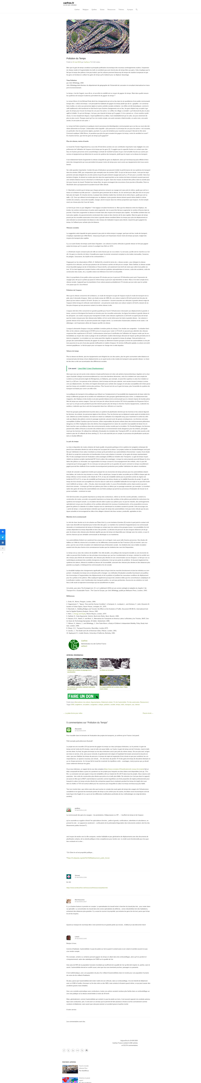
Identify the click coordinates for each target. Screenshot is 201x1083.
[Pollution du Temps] (108, 36)
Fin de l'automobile (119, 702)
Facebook (64, 1050)
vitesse (137, 704)
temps (118, 704)
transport (128, 704)
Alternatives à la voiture (82, 702)
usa (133, 704)
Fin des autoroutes (133, 702)
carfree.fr (68, 2)
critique (100, 704)
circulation (86, 704)
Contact (86, 1050)
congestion (94, 704)
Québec (94, 9)
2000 (72, 704)
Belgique (85, 9)
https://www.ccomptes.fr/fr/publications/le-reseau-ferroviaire (124, 769)
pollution (107, 704)
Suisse (102, 9)
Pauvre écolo (148, 713)
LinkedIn (73, 1050)
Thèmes (121, 9)
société (112, 704)
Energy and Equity (80, 614)
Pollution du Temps (76, 58)
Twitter (68, 1050)
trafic (122, 704)
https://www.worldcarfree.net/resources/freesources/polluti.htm (87, 888)
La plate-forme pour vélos (72, 713)
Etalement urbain (107, 702)
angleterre (78, 704)
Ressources (111, 9)
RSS (82, 1050)
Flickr (77, 1050)
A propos (130, 9)
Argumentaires (95, 702)
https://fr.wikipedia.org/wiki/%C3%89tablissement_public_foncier (89, 858)
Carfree (77, 9)
